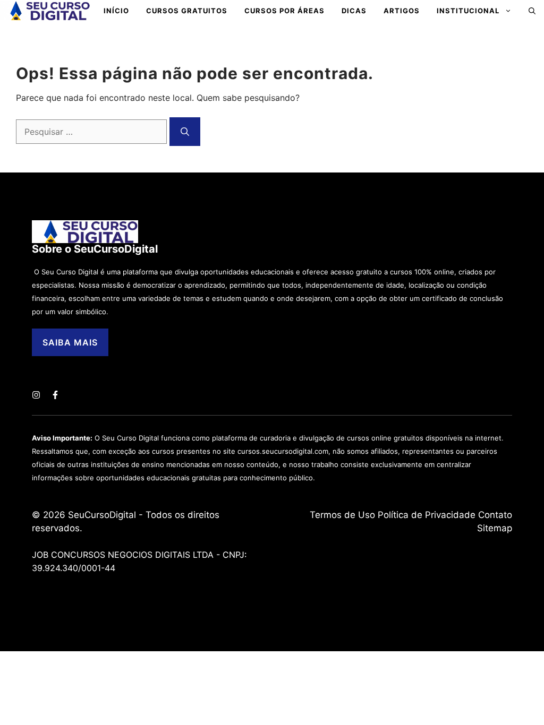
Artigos (402, 10)
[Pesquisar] (184, 131)
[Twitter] (36, 395)
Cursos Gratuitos (186, 10)
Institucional (468, 10)
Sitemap (494, 528)
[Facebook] (55, 395)
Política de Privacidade (426, 515)
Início (116, 10)
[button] (532, 10)
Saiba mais (70, 342)
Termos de (334, 515)
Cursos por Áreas (284, 10)
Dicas (354, 10)
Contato (495, 515)
